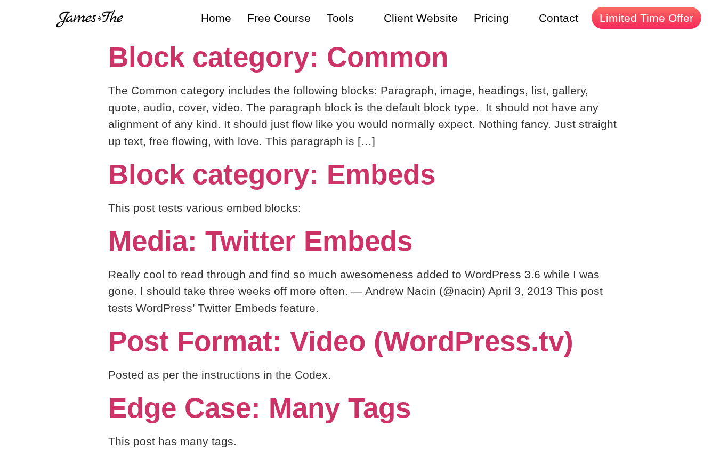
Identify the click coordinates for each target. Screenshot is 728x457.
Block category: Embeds (271, 174)
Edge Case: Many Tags (259, 407)
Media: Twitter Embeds (260, 240)
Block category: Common (278, 57)
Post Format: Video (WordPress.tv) (340, 341)
